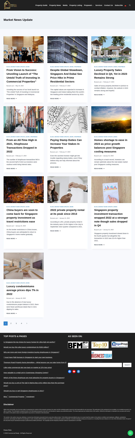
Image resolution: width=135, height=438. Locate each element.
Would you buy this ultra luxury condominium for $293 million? (26, 347)
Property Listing (75, 5)
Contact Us (108, 5)
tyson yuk (11, 85)
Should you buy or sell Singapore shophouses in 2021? (24, 391)
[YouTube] (74, 371)
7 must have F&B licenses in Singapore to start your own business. (28, 357)
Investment (30, 397)
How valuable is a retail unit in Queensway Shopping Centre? (26, 373)
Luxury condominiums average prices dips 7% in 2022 (22, 290)
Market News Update (18, 66)
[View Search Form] (129, 5)
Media (65, 5)
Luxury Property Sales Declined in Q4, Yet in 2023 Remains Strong (110, 74)
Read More (12, 98)
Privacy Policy (8, 430)
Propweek (77, 66)
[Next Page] (27, 323)
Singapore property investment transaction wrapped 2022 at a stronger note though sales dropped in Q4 (111, 218)
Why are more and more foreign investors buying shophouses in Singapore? (31, 352)
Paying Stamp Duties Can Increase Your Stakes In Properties (66, 144)
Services (98, 5)
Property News (55, 5)
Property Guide (41, 5)
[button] (130, 433)
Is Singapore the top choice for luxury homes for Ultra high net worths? (29, 342)
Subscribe (119, 5)
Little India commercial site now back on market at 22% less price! (28, 367)
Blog (8, 66)
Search (99, 362)
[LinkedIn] (78, 371)
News (27, 66)
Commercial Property (16, 397)
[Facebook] (69, 371)
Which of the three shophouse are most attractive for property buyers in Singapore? (34, 378)
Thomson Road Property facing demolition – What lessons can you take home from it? (35, 362)
